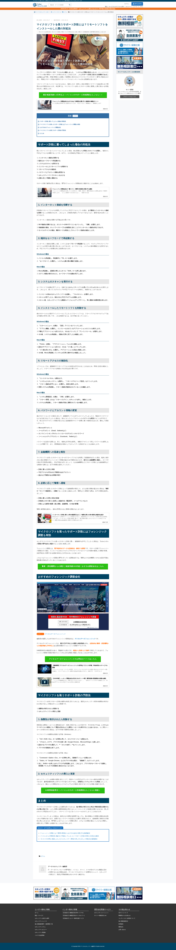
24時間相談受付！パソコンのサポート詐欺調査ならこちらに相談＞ (73, 790)
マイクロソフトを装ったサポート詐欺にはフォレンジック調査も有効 (59, 124)
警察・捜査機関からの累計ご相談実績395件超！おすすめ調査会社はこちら (73, 566)
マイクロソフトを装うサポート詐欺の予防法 (52, 130)
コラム (141, 6)
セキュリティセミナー (41, 929)
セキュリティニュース (41, 921)
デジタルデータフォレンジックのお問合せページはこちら (73, 659)
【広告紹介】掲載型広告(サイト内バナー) (73, 915)
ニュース (135, 6)
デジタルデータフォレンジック (55, 634)
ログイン (126, 3)
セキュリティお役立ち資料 (42, 918)
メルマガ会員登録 (39, 935)
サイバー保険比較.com (100, 915)
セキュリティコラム (40, 927)
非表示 (75, 116)
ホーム (36, 912)
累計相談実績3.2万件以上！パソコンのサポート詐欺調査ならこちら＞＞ (73, 95)
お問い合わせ (122, 929)
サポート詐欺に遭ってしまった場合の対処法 (52, 121)
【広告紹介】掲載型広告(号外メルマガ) (72, 912)
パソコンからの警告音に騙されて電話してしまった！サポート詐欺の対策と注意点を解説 (69, 836)
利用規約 (121, 924)
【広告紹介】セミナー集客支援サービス (73, 918)
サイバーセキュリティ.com (41, 12)
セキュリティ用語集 (40, 932)
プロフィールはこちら (129, 96)
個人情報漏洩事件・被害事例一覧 (44, 924)
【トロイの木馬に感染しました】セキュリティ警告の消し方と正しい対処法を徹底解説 (68, 839)
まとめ (41, 133)
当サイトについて (123, 912)
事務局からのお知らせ (124, 915)
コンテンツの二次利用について (127, 918)
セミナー (128, 6)
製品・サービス (39, 915)
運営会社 (121, 927)
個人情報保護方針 (123, 921)
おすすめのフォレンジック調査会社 (49, 127)
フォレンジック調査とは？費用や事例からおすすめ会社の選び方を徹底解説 (65, 833)
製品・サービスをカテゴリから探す (114, 6)
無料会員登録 (138, 3)
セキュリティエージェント (101, 912)
